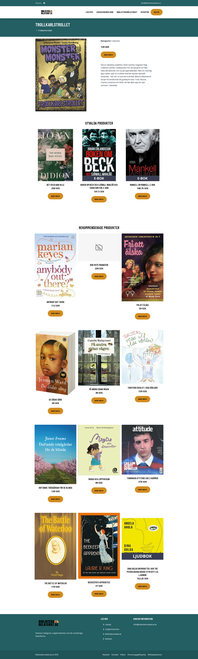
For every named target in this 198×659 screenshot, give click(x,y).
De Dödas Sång (55, 399)
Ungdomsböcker (104, 12)
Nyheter (145, 12)
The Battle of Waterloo (55, 583)
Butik (156, 12)
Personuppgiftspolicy (137, 654)
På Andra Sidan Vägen (99, 389)
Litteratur (116, 41)
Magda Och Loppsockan (99, 479)
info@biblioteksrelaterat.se (151, 3)
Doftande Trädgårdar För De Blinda (55, 487)
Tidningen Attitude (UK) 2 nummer (142, 478)
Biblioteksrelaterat (127, 12)
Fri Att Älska (142, 304)
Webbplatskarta (155, 654)
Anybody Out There (55, 302)
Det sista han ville (55, 184)
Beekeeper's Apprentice (99, 582)
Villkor (123, 654)
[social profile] (44, 3)
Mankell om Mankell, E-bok (142, 184)
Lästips (89, 12)
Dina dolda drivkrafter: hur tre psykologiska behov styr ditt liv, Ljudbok (142, 571)
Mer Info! (108, 55)
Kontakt (114, 654)
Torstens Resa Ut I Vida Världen (143, 387)
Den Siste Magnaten (99, 264)
